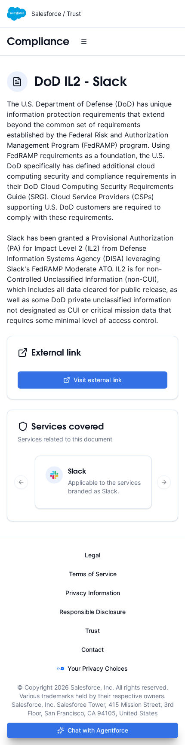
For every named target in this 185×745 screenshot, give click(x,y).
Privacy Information (92, 592)
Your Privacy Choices (98, 668)
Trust (92, 630)
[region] (92, 482)
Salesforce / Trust (56, 13)
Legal (92, 555)
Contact (92, 649)
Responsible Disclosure (92, 611)
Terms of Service (93, 574)
